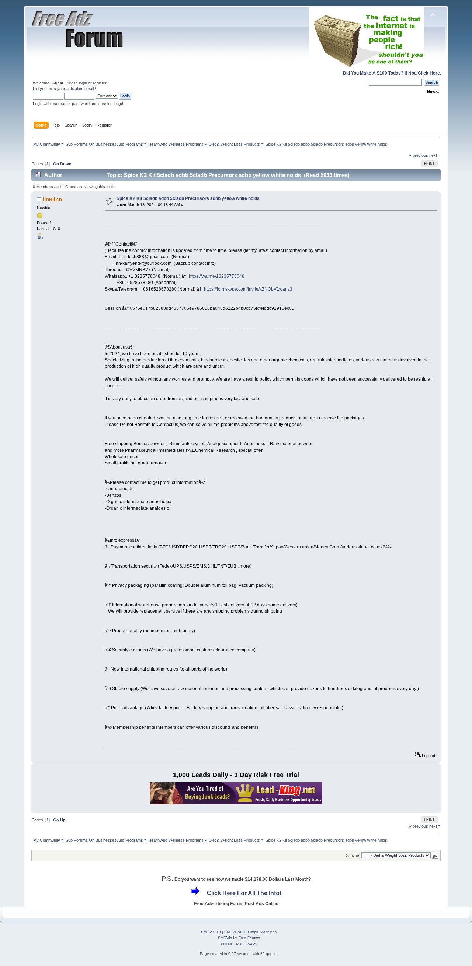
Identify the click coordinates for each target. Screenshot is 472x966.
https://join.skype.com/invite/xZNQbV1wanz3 (248, 289)
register (99, 83)
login (83, 83)
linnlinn (52, 199)
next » (434, 155)
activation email (80, 88)
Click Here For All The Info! (244, 893)
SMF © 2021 (235, 932)
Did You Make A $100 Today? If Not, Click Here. (392, 73)
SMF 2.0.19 (211, 932)
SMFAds (225, 938)
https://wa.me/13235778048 (216, 276)
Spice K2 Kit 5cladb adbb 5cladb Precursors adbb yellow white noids (188, 198)
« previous (418, 155)
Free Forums (249, 938)
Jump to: (353, 856)
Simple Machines (262, 932)
